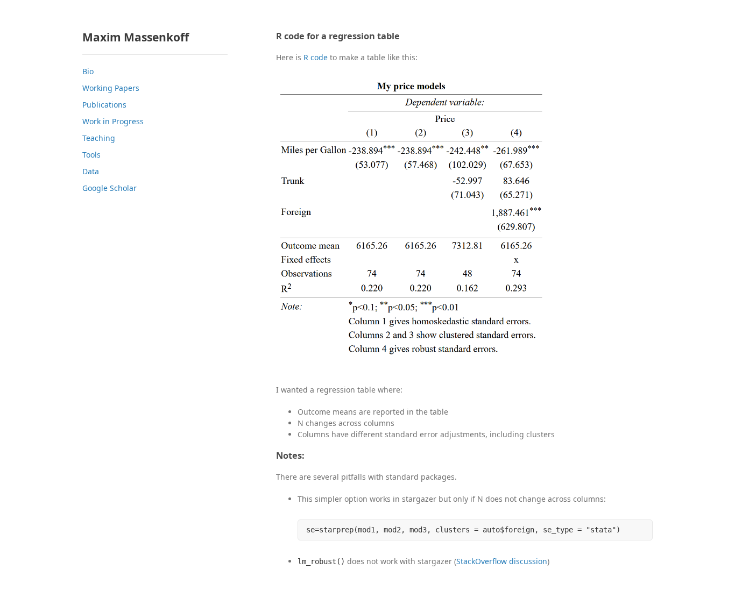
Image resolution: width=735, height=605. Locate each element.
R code (315, 57)
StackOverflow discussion (501, 561)
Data (90, 171)
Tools (91, 155)
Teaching (98, 138)
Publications (104, 104)
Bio (88, 71)
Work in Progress (113, 121)
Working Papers (110, 88)
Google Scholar (109, 188)
